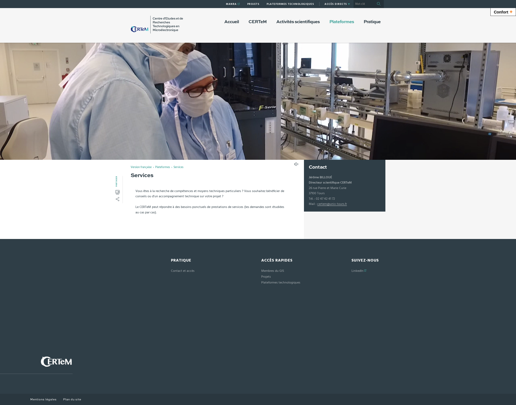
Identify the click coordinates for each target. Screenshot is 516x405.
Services (178, 167)
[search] (364, 4)
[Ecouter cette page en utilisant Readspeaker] (296, 165)
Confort (503, 12)
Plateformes (162, 167)
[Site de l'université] (36, 365)
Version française (141, 167)
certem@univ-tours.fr (332, 204)
